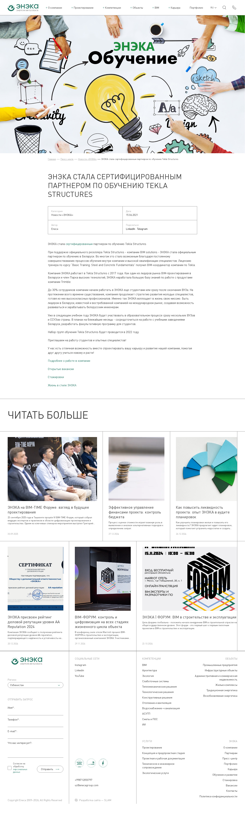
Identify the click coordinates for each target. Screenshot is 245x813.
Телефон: (14, 719)
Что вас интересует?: (20, 742)
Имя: (11, 707)
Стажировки (56, 377)
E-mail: (12, 731)
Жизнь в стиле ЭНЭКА (62, 385)
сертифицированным (79, 244)
